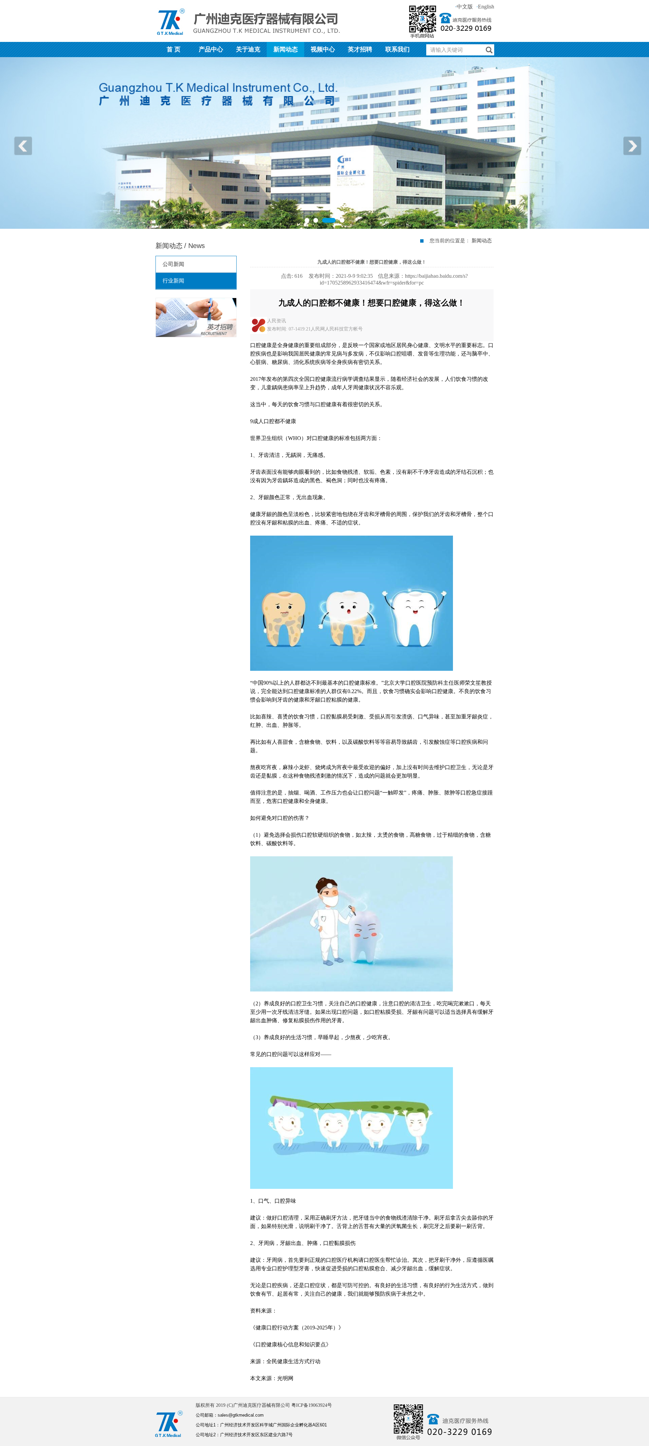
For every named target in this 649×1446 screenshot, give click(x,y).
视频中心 (323, 49)
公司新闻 (173, 264)
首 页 (174, 49)
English (485, 6)
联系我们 (397, 49)
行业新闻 (173, 281)
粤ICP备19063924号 (311, 1405)
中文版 (464, 6)
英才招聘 (360, 49)
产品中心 (211, 49)
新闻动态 (285, 49)
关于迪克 (248, 49)
